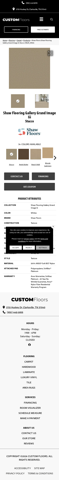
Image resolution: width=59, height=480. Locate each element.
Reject (29, 248)
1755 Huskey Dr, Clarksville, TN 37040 (31, 9)
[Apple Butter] (24, 154)
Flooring (12, 40)
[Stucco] (11, 154)
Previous (4, 99)
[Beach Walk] (36, 154)
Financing (43, 176)
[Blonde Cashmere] (48, 153)
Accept (15, 248)
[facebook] (29, 344)
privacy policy (29, 239)
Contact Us (17, 176)
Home (5, 40)
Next (55, 99)
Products (26, 40)
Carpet (19, 40)
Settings (43, 248)
